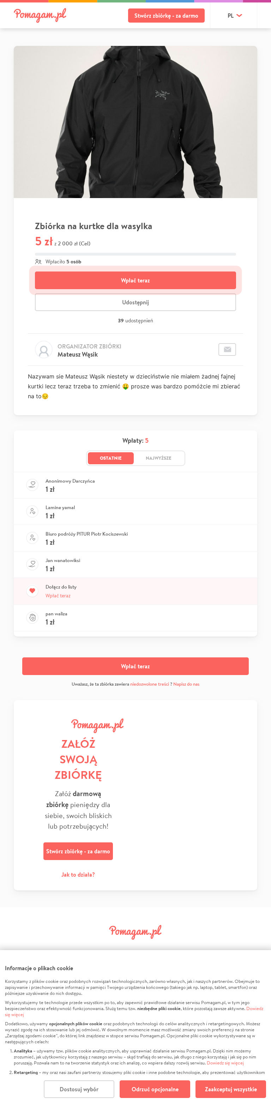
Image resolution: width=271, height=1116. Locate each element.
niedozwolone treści (149, 684)
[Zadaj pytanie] (227, 349)
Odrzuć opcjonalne (155, 1089)
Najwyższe (158, 458)
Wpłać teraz (135, 280)
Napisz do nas (186, 684)
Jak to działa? (78, 874)
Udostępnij (135, 302)
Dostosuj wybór (79, 1089)
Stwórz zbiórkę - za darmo (166, 15)
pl (231, 15)
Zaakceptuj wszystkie (231, 1089)
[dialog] (135, 1033)
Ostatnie (111, 458)
